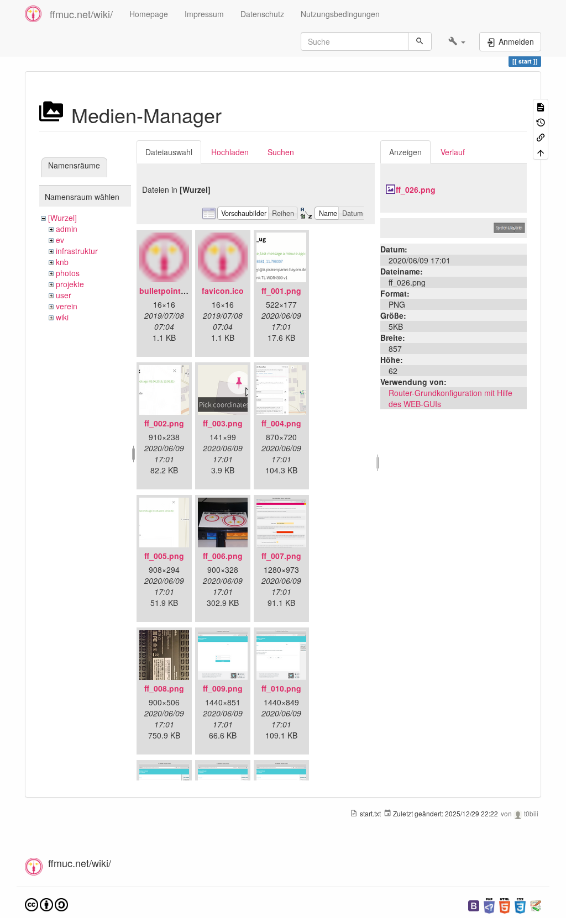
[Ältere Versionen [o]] (540, 121)
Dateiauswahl (168, 151)
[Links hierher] (540, 137)
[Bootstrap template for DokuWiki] (473, 904)
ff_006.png (223, 555)
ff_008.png (164, 688)
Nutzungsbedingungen (340, 13)
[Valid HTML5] (504, 904)
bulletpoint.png (168, 290)
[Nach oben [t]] (540, 152)
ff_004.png (281, 423)
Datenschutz (262, 13)
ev (60, 239)
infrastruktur (77, 250)
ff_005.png (164, 555)
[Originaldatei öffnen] (453, 227)
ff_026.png (416, 189)
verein (66, 306)
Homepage (148, 13)
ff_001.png (281, 290)
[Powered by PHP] (489, 904)
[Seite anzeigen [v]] (540, 106)
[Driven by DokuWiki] (535, 904)
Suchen (281, 151)
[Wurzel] (62, 217)
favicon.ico (223, 290)
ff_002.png (164, 423)
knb (62, 261)
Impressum (204, 13)
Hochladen (230, 151)
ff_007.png (281, 555)
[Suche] (420, 41)
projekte (70, 283)
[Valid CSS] (520, 904)
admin (66, 228)
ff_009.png (223, 688)
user (63, 294)
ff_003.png (223, 423)
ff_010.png (281, 688)
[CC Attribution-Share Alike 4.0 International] (46, 903)
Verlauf (453, 151)
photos (68, 272)
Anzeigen (405, 151)
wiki (62, 317)
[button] (457, 41)
